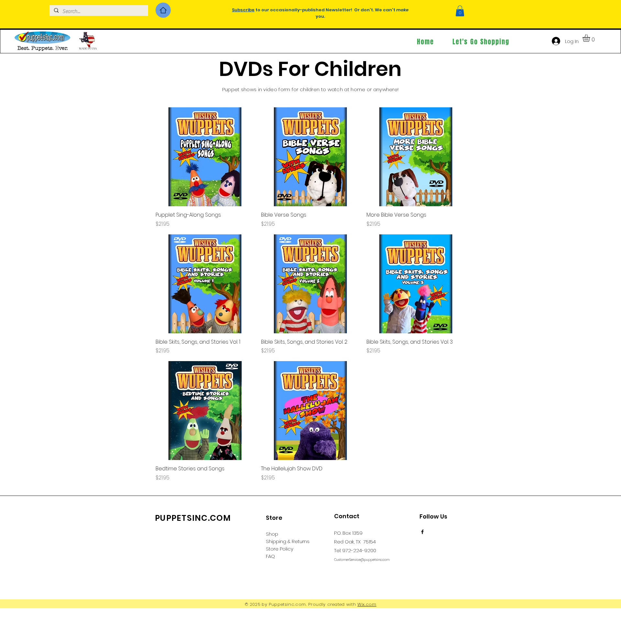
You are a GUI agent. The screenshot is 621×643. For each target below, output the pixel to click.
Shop (272, 533)
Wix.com (366, 604)
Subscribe (243, 10)
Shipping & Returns (288, 541)
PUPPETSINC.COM (193, 518)
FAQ (270, 556)
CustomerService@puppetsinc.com (361, 559)
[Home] (163, 10)
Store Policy (279, 548)
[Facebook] (422, 532)
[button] (459, 10)
